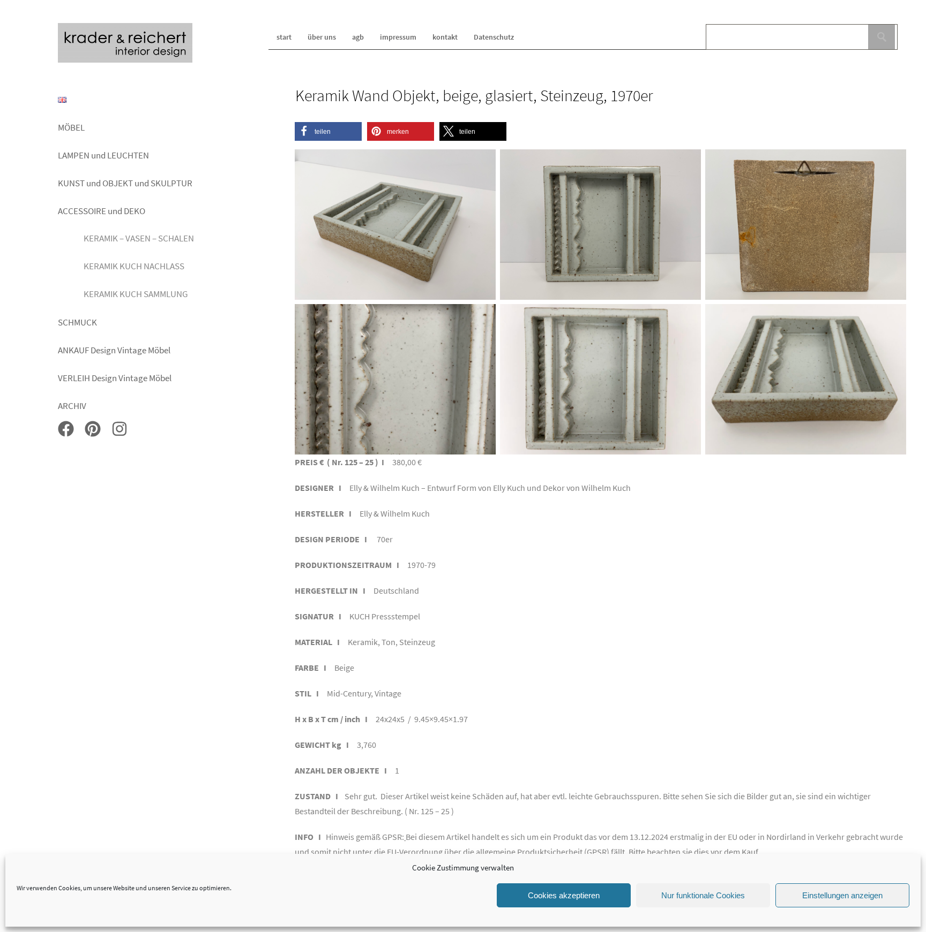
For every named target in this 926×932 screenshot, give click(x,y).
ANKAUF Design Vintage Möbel (114, 350)
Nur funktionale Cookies (703, 895)
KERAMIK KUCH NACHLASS (134, 266)
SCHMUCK (77, 322)
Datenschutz (494, 37)
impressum (398, 37)
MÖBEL (71, 127)
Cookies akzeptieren (564, 895)
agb (358, 37)
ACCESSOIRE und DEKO (101, 211)
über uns (322, 37)
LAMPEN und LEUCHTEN (103, 155)
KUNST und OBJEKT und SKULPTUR (125, 183)
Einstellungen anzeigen (842, 895)
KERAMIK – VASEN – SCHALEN (139, 238)
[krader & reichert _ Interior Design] (125, 60)
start (284, 37)
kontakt (445, 37)
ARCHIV (72, 406)
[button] (328, 131)
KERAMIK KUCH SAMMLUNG (136, 294)
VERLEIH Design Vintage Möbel (114, 378)
